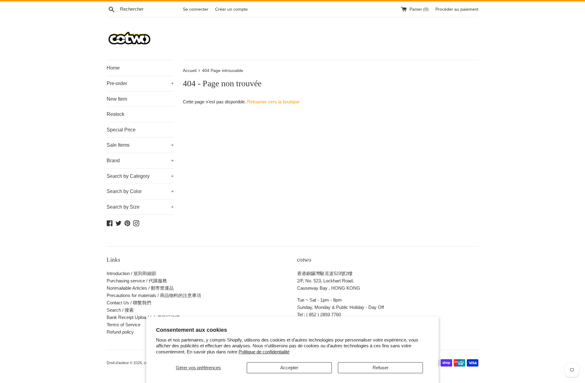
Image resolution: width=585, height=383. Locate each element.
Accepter (289, 367)
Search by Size (140, 206)
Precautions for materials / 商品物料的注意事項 (154, 295)
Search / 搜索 (120, 310)
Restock (115, 114)
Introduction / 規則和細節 (131, 273)
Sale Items (140, 145)
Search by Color (140, 191)
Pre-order (140, 83)
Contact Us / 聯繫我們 (129, 302)
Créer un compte (231, 9)
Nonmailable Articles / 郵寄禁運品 (140, 288)
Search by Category (140, 176)
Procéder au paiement (456, 9)
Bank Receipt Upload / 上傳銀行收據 (143, 317)
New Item (117, 99)
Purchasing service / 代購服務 (137, 280)
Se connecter (195, 9)
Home (113, 67)
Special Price (121, 129)
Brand (140, 160)
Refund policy (120, 332)
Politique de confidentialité (264, 351)
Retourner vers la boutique (273, 101)
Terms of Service (123, 324)
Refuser (380, 367)
